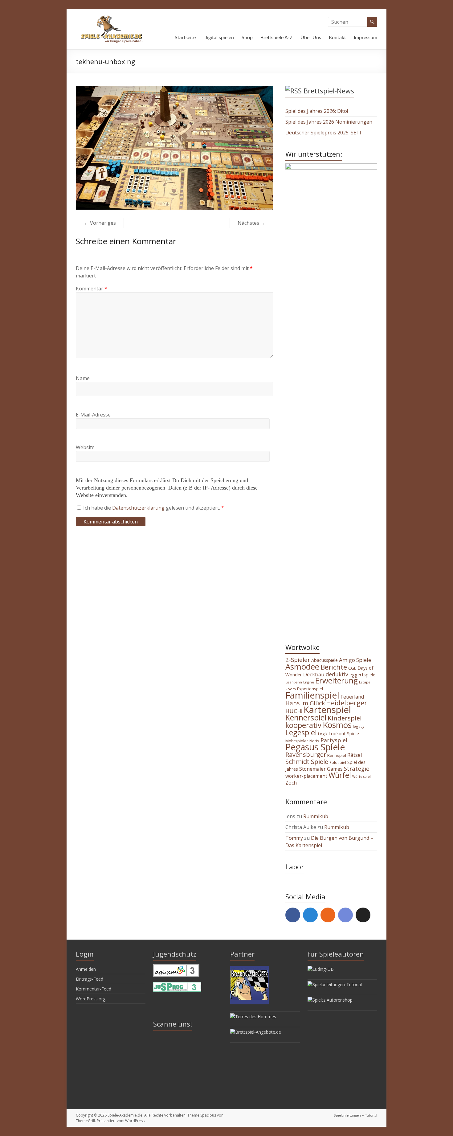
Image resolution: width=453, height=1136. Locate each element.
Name (83, 378)
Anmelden (86, 969)
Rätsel (354, 754)
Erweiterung (336, 680)
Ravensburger (305, 754)
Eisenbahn (293, 682)
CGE (352, 668)
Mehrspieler (296, 741)
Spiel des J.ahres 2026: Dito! (316, 111)
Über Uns (310, 37)
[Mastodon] (310, 915)
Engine (308, 682)
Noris (314, 741)
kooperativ (303, 725)
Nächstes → (251, 222)
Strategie (356, 768)
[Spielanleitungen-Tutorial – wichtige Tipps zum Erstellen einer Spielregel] (335, 984)
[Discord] (345, 915)
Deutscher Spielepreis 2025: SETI (323, 132)
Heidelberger (346, 702)
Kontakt (337, 37)
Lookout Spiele (344, 733)
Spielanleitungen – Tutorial (355, 1115)
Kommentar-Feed (93, 989)
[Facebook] (292, 915)
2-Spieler (297, 660)
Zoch (291, 782)
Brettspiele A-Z (276, 37)
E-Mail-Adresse (93, 414)
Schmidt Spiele (306, 761)
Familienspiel (312, 695)
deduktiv (337, 674)
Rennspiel (336, 755)
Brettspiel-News (329, 90)
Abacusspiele (324, 660)
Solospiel (337, 762)
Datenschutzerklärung (139, 507)
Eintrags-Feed (89, 979)
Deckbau (313, 674)
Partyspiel (333, 740)
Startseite (185, 37)
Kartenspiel (327, 709)
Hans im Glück (305, 703)
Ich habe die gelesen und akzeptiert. (153, 507)
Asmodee (302, 666)
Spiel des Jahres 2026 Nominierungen (328, 121)
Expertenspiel (310, 688)
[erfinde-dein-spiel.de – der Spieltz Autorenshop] (330, 1000)
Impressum (365, 37)
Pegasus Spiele (315, 747)
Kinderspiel (345, 718)
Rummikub (315, 816)
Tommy (294, 838)
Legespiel (301, 732)
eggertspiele (362, 674)
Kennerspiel (305, 717)
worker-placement (306, 776)
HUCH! (293, 711)
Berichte (333, 667)
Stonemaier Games (321, 768)
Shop (247, 37)
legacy (358, 726)
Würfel (340, 775)
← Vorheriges (100, 222)
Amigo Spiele (355, 659)
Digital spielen (218, 37)
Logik (322, 733)
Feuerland (352, 696)
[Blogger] (327, 915)
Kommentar (91, 288)
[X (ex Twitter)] (363, 915)
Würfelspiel (361, 776)
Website (85, 447)
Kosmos (337, 724)
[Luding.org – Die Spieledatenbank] (321, 969)
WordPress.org (90, 999)
